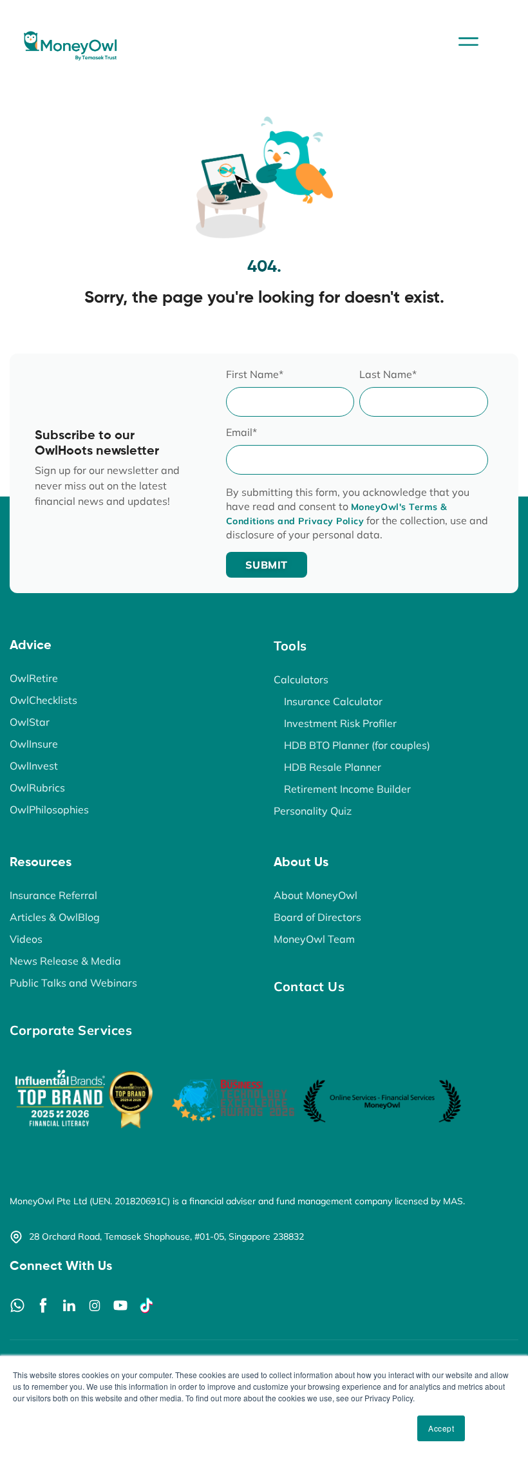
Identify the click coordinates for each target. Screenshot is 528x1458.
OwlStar (30, 721)
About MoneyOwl (315, 895)
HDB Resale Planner (332, 767)
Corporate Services (71, 1030)
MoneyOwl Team (314, 939)
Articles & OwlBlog (55, 917)
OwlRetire (34, 678)
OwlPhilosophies (49, 809)
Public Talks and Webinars (73, 982)
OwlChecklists (43, 700)
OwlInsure (34, 743)
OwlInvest (34, 765)
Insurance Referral (53, 895)
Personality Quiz (313, 810)
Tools (290, 646)
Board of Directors (317, 917)
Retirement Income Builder (347, 788)
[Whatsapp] (17, 1305)
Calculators (301, 679)
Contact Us (309, 986)
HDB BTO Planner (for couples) (357, 745)
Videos (26, 939)
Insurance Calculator (333, 701)
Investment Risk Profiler (340, 723)
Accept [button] (441, 1428)
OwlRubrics (37, 787)
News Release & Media (65, 960)
